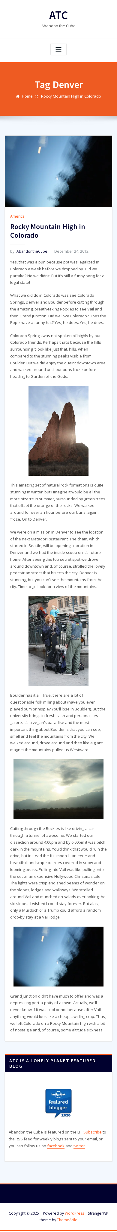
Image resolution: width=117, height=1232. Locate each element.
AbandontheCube (28, 251)
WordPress (74, 1213)
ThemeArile (67, 1219)
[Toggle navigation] (58, 49)
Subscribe (92, 1132)
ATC (58, 15)
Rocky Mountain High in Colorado (71, 96)
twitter (79, 1145)
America (17, 216)
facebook (55, 1145)
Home (27, 96)
